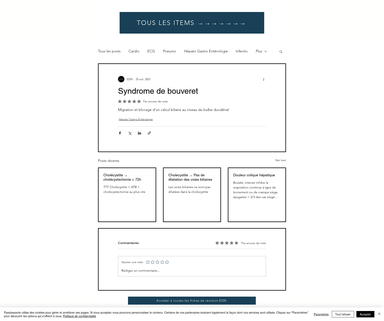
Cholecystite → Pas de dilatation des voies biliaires (190, 177)
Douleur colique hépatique (254, 175)
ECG (151, 51)
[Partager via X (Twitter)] (130, 133)
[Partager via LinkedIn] (139, 133)
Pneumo (169, 51)
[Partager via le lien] (149, 133)
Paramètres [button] (321, 314)
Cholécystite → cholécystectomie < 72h (122, 177)
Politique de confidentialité (79, 316)
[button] (281, 51)
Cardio (134, 51)
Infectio (242, 51)
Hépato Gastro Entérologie (206, 51)
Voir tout (280, 160)
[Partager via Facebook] (120, 133)
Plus (259, 51)
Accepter (365, 314)
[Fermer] (379, 314)
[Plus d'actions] (263, 79)
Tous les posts (109, 51)
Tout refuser (343, 314)
